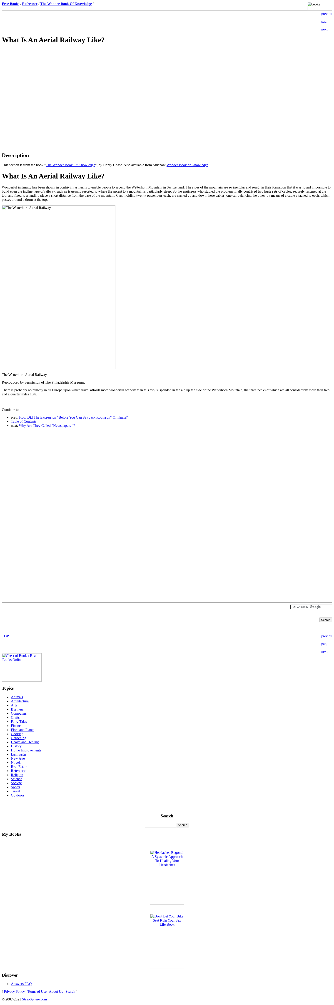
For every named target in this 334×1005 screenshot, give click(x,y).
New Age (18, 758)
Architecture (20, 701)
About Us (56, 991)
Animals (17, 697)
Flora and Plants (22, 730)
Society (16, 783)
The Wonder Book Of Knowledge (70, 165)
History (16, 746)
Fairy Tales (19, 722)
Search (70, 991)
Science (16, 779)
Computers (19, 713)
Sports (15, 787)
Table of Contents (23, 421)
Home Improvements (26, 750)
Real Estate (19, 767)
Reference (18, 771)
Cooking (17, 734)
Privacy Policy (14, 991)
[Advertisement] (167, 81)
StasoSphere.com (34, 999)
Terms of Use (37, 991)
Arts (14, 705)
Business (17, 709)
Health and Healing (25, 742)
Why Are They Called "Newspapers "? (47, 425)
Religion (17, 775)
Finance (16, 726)
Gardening (18, 738)
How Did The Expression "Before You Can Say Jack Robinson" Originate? (73, 417)
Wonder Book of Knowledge (187, 165)
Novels (16, 762)
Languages (19, 754)
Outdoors (17, 795)
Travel (15, 791)
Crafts (15, 717)
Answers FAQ (21, 984)
